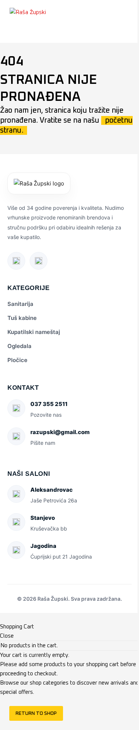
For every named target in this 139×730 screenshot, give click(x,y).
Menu (13, 33)
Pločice (17, 360)
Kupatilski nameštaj (33, 331)
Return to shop (36, 713)
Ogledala (19, 345)
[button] (123, 12)
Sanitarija (20, 303)
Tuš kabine (22, 317)
